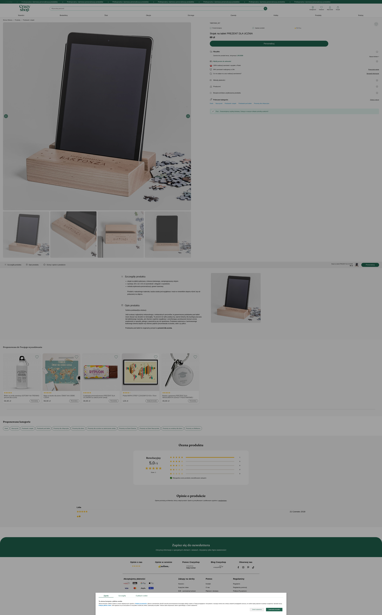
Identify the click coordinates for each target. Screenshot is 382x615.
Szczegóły (122, 596)
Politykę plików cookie (105, 605)
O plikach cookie (142, 596)
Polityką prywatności (141, 603)
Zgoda (106, 596)
